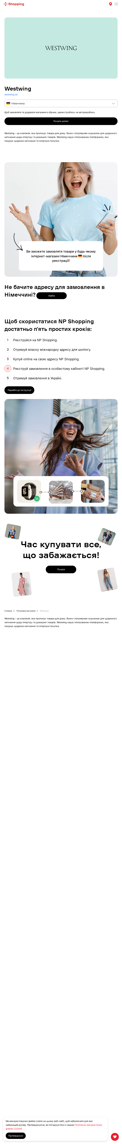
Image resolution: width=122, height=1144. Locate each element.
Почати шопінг (61, 121)
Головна (8, 611)
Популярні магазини (26, 611)
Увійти (51, 295)
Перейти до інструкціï (19, 390)
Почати (61, 569)
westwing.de (11, 94)
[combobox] (61, 103)
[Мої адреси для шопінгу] (110, 4)
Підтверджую (15, 1135)
